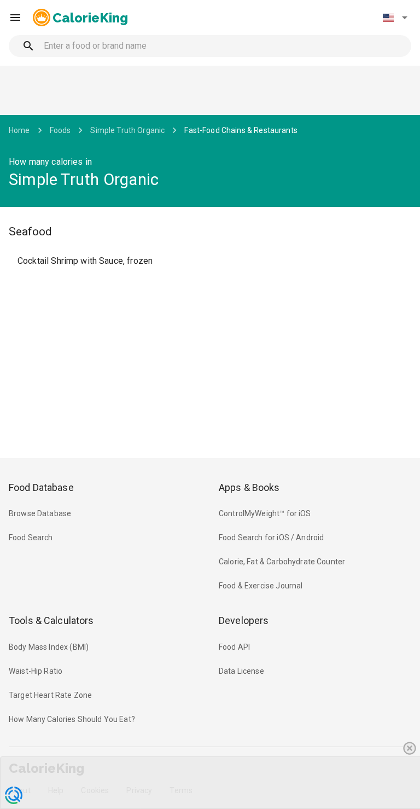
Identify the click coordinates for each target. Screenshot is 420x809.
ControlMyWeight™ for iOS (265, 513)
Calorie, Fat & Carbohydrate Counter (282, 561)
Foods (60, 130)
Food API (234, 647)
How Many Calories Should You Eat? (72, 719)
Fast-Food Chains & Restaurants (241, 130)
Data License (241, 671)
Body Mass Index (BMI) (49, 647)
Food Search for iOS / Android (271, 537)
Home (19, 130)
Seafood (30, 231)
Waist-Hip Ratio (35, 671)
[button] (394, 17)
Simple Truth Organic (127, 130)
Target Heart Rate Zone (50, 695)
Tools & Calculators (51, 620)
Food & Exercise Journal (260, 585)
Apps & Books (249, 487)
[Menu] (15, 17)
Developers (244, 620)
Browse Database (40, 513)
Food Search (31, 537)
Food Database (41, 487)
